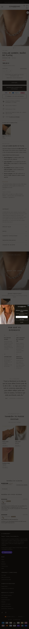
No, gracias (21, 322)
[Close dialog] (28, 305)
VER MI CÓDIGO (22, 319)
